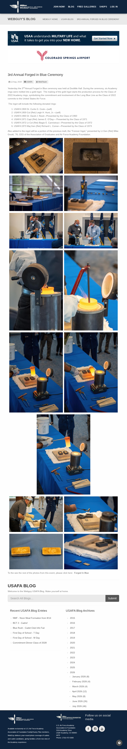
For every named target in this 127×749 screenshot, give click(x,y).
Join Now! (59, 7)
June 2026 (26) (79, 701)
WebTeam (42, 82)
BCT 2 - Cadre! (20, 623)
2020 (72, 642)
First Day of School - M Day (26, 638)
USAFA (29, 82)
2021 (72, 647)
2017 (72, 628)
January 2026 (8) (80, 676)
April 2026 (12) (79, 691)
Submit (112, 598)
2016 (72, 623)
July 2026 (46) (79, 706)
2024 (72, 662)
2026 (72, 672)
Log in (114, 7)
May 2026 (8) (78, 696)
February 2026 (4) (81, 681)
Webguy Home (50, 19)
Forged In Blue (81, 573)
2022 (72, 652)
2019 (72, 638)
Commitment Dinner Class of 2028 (30, 642)
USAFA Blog (67, 19)
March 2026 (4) (80, 686)
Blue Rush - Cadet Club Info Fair (29, 628)
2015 (72, 618)
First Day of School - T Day (26, 633)
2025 (72, 667)
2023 (72, 657)
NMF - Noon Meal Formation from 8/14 (32, 618)
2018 (72, 633)
